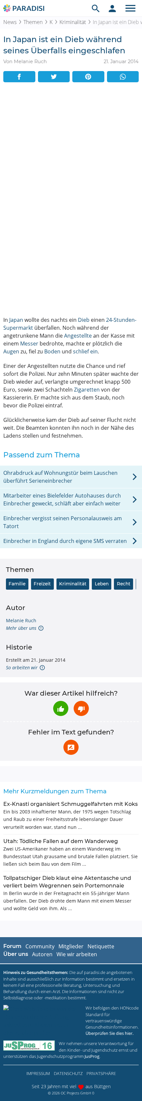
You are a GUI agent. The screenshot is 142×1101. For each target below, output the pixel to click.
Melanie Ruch (21, 620)
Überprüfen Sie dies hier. (109, 1033)
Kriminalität (72, 22)
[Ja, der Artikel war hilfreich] (60, 708)
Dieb (83, 319)
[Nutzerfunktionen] (112, 8)
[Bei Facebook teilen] (19, 76)
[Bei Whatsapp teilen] (123, 76)
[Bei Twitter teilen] (54, 76)
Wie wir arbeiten (76, 954)
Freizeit (42, 583)
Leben (102, 583)
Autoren (42, 954)
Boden (52, 351)
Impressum (38, 1073)
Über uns (15, 954)
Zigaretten (87, 389)
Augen (11, 351)
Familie (17, 583)
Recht (123, 583)
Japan (16, 319)
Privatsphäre (101, 1073)
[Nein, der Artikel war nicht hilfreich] (81, 708)
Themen (33, 22)
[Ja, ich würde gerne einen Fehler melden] (71, 747)
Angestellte (78, 335)
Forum (12, 946)
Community (39, 946)
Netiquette (101, 946)
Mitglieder (71, 946)
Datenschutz (68, 1073)
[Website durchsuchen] (96, 8)
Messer (29, 343)
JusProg (92, 1056)
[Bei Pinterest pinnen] (88, 76)
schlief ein (85, 351)
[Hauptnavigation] (130, 8)
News (10, 22)
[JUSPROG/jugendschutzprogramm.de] (29, 1045)
